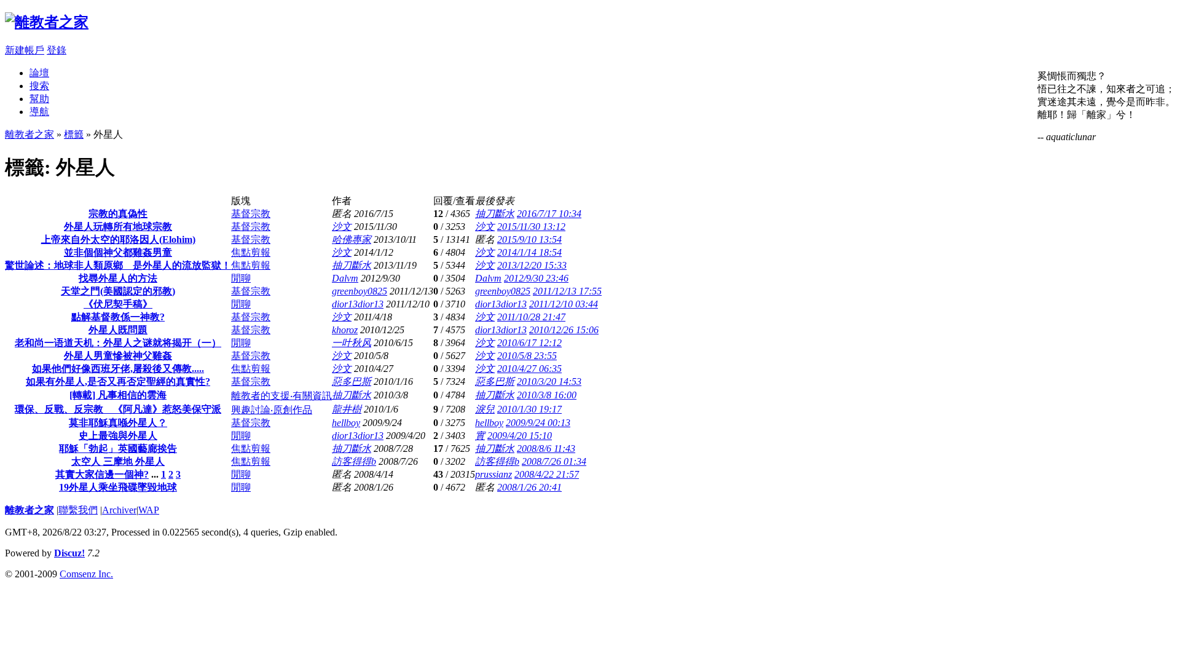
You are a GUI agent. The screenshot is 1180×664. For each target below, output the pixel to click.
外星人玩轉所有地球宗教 (118, 226)
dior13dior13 (358, 304)
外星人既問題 (118, 330)
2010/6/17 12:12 (529, 343)
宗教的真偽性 (118, 213)
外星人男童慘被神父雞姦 (118, 355)
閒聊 (241, 278)
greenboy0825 (359, 291)
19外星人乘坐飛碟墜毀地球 (118, 487)
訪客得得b (354, 461)
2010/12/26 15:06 (564, 330)
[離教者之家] (46, 22)
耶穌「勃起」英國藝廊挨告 (118, 448)
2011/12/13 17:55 (567, 291)
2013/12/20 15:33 (532, 265)
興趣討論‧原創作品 (271, 410)
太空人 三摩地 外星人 (118, 461)
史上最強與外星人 (118, 435)
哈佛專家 (351, 239)
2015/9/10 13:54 (529, 239)
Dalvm (345, 278)
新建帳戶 (24, 50)
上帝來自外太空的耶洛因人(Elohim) (118, 239)
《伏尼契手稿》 (118, 304)
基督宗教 (250, 213)
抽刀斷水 (494, 213)
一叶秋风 (351, 343)
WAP (148, 510)
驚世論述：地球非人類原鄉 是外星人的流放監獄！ (118, 265)
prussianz (493, 474)
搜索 (39, 86)
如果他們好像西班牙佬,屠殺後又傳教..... (118, 368)
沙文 (342, 226)
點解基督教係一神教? (118, 317)
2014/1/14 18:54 (529, 252)
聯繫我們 (78, 510)
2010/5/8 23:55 (527, 355)
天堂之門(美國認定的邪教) (118, 291)
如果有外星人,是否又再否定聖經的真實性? (118, 381)
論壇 (39, 73)
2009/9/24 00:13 (538, 422)
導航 (39, 111)
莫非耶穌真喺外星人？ (118, 422)
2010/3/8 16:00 (546, 395)
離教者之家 (29, 134)
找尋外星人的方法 (118, 278)
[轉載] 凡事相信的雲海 (118, 395)
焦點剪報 (250, 252)
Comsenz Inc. (86, 574)
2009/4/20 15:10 (519, 435)
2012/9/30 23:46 (536, 278)
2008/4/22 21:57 (546, 474)
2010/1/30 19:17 (529, 409)
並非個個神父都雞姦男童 (118, 252)
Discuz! (69, 553)
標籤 (74, 134)
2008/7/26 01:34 (554, 461)
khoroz (345, 330)
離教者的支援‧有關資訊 (281, 395)
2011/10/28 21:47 (531, 317)
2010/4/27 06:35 (529, 368)
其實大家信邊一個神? (102, 474)
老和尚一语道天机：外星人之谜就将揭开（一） (118, 343)
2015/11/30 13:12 (531, 226)
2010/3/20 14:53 (549, 381)
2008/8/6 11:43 (546, 448)
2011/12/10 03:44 (563, 304)
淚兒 (485, 409)
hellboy (346, 422)
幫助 (39, 98)
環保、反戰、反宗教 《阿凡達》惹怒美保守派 (118, 409)
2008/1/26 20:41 (529, 487)
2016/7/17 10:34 (549, 213)
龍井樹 (346, 409)
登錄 (56, 50)
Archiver (119, 510)
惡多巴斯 (351, 381)
